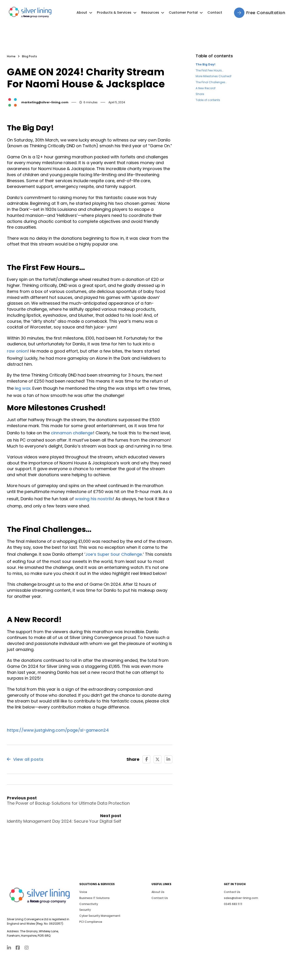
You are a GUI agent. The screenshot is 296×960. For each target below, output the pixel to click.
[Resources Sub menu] (162, 12)
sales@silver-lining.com (241, 898)
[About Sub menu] (90, 12)
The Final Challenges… (211, 82)
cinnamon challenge (72, 433)
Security (85, 910)
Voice (83, 892)
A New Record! (206, 88)
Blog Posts (29, 56)
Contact (214, 12)
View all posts (28, 759)
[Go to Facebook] (18, 948)
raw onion (17, 351)
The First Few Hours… (209, 70)
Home (11, 56)
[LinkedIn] (168, 759)
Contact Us (159, 898)
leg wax (23, 388)
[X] (157, 759)
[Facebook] (146, 759)
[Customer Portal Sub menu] (201, 12)
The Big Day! (205, 64)
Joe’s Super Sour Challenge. (114, 554)
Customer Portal (183, 12)
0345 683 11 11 (233, 904)
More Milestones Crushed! (213, 76)
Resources (150, 12)
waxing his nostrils (94, 499)
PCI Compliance (90, 922)
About (82, 12)
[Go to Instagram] (27, 948)
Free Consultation (265, 12)
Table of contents (208, 100)
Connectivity (88, 904)
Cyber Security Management (99, 916)
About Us (157, 892)
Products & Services (114, 12)
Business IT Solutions (94, 898)
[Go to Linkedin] (9, 948)
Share (200, 94)
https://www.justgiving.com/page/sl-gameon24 (58, 730)
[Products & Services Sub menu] (134, 12)
